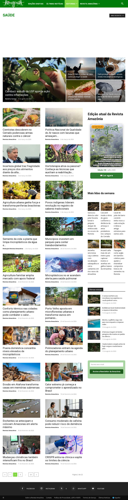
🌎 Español (116, 498)
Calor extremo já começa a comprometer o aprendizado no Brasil (63, 387)
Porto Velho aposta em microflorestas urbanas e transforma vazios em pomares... (59, 313)
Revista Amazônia (89, 4)
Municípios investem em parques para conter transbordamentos (59, 242)
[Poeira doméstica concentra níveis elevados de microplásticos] (21, 335)
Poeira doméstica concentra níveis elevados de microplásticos (19, 351)
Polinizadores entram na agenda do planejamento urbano (64, 350)
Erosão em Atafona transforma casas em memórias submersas (21, 386)
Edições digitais (35, 4)
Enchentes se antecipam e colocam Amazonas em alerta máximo (20, 424)
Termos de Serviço (89, 498)
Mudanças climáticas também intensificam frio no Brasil (20, 459)
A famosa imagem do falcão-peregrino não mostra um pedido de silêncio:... (113, 334)
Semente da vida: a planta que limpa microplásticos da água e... (20, 242)
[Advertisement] (64, 38)
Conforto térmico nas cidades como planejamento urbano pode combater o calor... (20, 311)
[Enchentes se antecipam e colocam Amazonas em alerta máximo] (21, 408)
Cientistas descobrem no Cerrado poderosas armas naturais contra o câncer (18, 132)
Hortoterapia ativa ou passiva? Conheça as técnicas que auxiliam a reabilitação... (62, 169)
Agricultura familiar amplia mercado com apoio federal (19, 277)
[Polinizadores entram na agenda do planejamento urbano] (64, 335)
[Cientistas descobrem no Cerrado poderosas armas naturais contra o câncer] (21, 117)
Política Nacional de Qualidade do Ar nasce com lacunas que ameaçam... (63, 132)
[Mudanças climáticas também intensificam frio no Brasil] (21, 445)
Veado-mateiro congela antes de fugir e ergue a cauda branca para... (113, 346)
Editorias (70, 4)
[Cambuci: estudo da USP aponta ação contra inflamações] (34, 84)
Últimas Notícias (54, 4)
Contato (49, 498)
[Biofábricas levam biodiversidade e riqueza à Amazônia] (94, 311)
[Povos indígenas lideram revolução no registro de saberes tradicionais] (64, 190)
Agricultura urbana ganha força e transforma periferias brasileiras (21, 204)
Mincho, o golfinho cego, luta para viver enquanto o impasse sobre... (113, 322)
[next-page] (36, 475)
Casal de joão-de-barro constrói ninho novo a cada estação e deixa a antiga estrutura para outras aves (119, 223)
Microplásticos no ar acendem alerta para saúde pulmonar (62, 277)
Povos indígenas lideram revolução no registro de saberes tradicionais (59, 205)
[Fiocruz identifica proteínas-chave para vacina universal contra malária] (81, 91)
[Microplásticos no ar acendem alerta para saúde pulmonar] (64, 263)
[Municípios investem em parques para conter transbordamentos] (64, 226)
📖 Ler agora (106, 175)
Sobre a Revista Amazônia (34, 498)
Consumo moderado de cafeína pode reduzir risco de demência (63, 422)
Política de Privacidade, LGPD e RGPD (67, 498)
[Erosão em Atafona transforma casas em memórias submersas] (21, 372)
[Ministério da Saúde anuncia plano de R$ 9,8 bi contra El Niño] (110, 91)
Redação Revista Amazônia (13, 248)
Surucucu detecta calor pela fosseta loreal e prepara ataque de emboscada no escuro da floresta (93, 223)
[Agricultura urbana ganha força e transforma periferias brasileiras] (21, 190)
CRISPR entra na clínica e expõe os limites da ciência (63, 459)
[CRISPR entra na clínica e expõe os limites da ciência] (64, 445)
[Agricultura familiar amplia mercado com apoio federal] (21, 263)
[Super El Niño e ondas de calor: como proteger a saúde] (81, 68)
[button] (122, 4)
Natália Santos (10, 99)
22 (31, 475)
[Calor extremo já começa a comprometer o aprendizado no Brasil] (64, 372)
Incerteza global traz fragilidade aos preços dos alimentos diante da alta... (21, 169)
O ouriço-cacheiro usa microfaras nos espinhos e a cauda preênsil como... (112, 298)
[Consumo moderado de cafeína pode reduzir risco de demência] (64, 408)
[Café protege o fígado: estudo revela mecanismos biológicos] (110, 68)
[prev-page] (5, 475)
